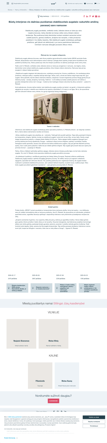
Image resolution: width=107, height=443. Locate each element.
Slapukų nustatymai (94, 421)
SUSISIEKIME (53, 401)
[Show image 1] (35, 251)
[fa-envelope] (96, 16)
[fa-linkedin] (87, 16)
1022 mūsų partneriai (14, 417)
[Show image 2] (81, 245)
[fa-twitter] (93, 16)
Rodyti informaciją (9, 438)
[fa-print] (99, 16)
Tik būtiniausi (94, 426)
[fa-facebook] (84, 16)
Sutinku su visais (94, 417)
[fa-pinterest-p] (90, 16)
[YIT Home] (53, 4)
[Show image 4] (91, 262)
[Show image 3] (72, 262)
